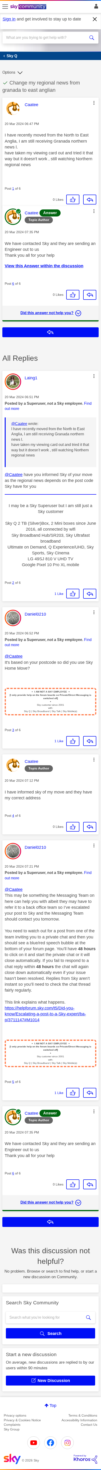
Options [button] (8, 72)
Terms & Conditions (82, 1415)
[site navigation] (5, 7)
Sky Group (11, 1429)
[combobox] (46, 38)
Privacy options (15, 1415)
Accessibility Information (79, 1420)
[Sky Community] (29, 7)
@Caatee (19, 424)
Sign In (95, 7)
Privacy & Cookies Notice (22, 1420)
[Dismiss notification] (95, 19)
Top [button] (53, 1405)
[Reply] (89, 199)
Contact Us (89, 1424)
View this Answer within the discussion (44, 266)
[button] (94, 102)
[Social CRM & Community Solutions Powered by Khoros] (85, 1459)
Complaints (12, 1424)
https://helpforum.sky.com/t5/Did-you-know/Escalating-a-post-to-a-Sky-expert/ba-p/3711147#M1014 (45, 1014)
